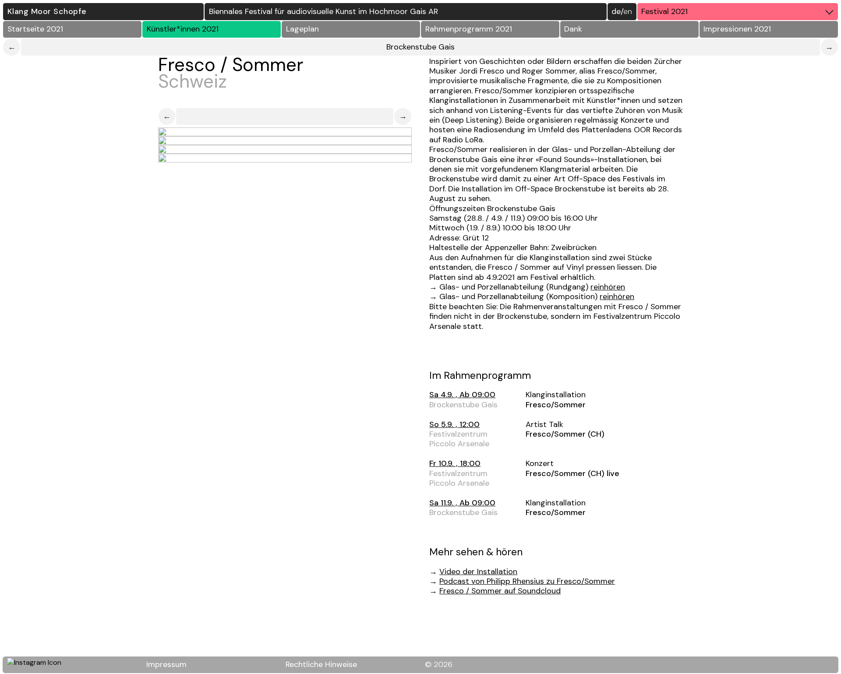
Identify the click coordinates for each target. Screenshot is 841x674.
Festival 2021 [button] (664, 11)
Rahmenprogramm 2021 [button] (468, 29)
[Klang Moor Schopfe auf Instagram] (39, 665)
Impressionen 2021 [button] (737, 29)
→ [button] (403, 116)
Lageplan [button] (302, 29)
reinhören (607, 287)
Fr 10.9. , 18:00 (455, 463)
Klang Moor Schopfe (47, 11)
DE (616, 11)
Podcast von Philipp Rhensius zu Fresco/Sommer (527, 581)
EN (627, 11)
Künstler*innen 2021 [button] (183, 29)
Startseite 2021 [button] (35, 29)
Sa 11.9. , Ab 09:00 (462, 503)
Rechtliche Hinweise (321, 664)
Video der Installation (478, 571)
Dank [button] (573, 29)
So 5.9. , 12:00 (454, 424)
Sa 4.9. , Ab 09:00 (462, 394)
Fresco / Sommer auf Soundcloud (500, 591)
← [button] (167, 116)
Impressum (166, 664)
